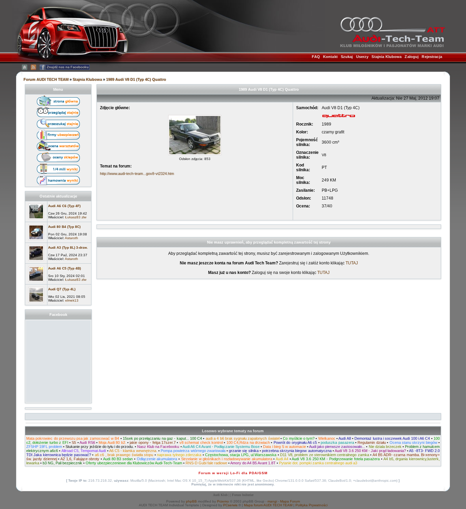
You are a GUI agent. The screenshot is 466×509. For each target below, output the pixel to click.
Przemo (223, 501)
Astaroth (71, 238)
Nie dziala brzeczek (385, 447)
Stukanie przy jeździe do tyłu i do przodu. (99, 447)
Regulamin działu (371, 442)
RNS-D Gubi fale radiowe (206, 463)
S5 (74, 442)
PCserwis (230, 505)
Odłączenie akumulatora (157, 459)
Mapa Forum (290, 501)
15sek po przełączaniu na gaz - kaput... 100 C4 (162, 438)
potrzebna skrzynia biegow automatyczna (297, 451)
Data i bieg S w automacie (284, 447)
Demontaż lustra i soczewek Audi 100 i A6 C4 (392, 438)
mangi (272, 501)
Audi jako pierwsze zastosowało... (337, 447)
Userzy (362, 57)
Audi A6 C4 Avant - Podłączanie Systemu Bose (221, 447)
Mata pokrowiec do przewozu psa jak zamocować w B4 (72, 438)
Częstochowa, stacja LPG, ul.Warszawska (240, 455)
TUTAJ (352, 263)
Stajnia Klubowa (387, 57)
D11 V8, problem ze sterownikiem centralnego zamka (324, 455)
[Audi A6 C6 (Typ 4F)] (36, 220)
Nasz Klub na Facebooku (158, 447)
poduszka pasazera (337, 442)
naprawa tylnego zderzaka (179, 455)
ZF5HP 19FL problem (44, 447)
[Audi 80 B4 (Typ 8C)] (36, 240)
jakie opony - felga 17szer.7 (153, 442)
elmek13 (71, 300)
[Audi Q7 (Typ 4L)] (36, 303)
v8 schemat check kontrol (201, 442)
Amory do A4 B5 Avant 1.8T (253, 463)
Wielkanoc (326, 438)
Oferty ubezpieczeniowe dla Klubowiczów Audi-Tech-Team (134, 463)
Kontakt (330, 57)
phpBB (191, 501)
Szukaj (347, 57)
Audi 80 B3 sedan (118, 459)
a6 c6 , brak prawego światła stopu (124, 455)
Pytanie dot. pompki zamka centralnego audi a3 (318, 463)
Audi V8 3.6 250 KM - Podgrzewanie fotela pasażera (336, 459)
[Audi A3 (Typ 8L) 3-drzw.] (36, 261)
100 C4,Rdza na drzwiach (248, 442)
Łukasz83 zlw (75, 217)
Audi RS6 (87, 442)
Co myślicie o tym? (299, 438)
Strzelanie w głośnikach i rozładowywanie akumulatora (226, 459)
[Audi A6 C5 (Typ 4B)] (36, 282)
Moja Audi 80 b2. (112, 442)
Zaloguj (412, 57)
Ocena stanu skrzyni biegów (413, 442)
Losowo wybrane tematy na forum (233, 431)
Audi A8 (344, 438)
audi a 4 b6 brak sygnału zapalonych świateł (242, 438)
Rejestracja (432, 57)
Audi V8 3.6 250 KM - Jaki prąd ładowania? (370, 451)
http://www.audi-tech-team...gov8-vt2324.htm (137, 174)
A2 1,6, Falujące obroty (79, 459)
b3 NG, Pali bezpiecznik (62, 463)
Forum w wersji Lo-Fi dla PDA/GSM (233, 473)
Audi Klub (220, 495)
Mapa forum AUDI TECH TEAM (268, 505)
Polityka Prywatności (311, 505)
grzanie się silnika (243, 451)
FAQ (316, 57)
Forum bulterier (242, 495)
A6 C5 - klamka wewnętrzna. (133, 451)
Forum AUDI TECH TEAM (47, 79)
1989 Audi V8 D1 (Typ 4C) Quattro (136, 79)
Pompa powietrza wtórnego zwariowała (193, 451)
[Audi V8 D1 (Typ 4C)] (194, 156)
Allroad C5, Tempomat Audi (83, 451)
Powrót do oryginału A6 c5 (295, 442)
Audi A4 (282, 459)
